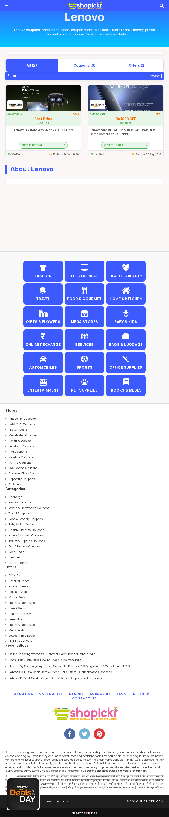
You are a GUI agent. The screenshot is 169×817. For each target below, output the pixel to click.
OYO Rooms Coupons (23, 468)
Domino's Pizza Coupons (25, 473)
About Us (23, 694)
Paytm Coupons (20, 441)
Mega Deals (16, 630)
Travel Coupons (19, 513)
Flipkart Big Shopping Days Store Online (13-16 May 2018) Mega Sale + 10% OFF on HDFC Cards (72, 666)
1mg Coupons (18, 452)
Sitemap (141, 694)
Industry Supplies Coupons (27, 541)
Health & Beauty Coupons (26, 530)
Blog (122, 694)
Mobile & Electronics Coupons (29, 508)
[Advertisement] (84, 220)
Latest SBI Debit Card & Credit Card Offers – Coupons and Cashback (55, 678)
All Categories (18, 563)
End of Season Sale (22, 603)
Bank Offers (17, 608)
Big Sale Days (18, 592)
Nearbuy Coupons (21, 457)
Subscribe (100, 694)
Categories (51, 694)
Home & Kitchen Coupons (26, 535)
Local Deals (16, 552)
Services (14, 557)
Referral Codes (19, 581)
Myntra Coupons (20, 463)
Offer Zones (17, 575)
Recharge (15, 497)
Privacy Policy (55, 801)
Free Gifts (15, 619)
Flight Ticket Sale (20, 641)
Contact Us (84, 698)
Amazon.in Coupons (22, 419)
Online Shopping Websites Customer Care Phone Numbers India (52, 654)
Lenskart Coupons (21, 446)
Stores (76, 694)
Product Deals (18, 586)
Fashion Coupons (20, 502)
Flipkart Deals (18, 430)
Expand (155, 76)
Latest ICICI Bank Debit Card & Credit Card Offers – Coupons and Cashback (60, 672)
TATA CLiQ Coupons (22, 424)
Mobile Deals (17, 597)
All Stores (15, 484)
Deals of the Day (20, 614)
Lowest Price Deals (22, 636)
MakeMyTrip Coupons (23, 435)
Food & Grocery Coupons (26, 519)
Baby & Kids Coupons (23, 524)
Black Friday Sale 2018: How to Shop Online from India (45, 660)
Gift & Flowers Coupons (24, 546)
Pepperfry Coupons (22, 479)
